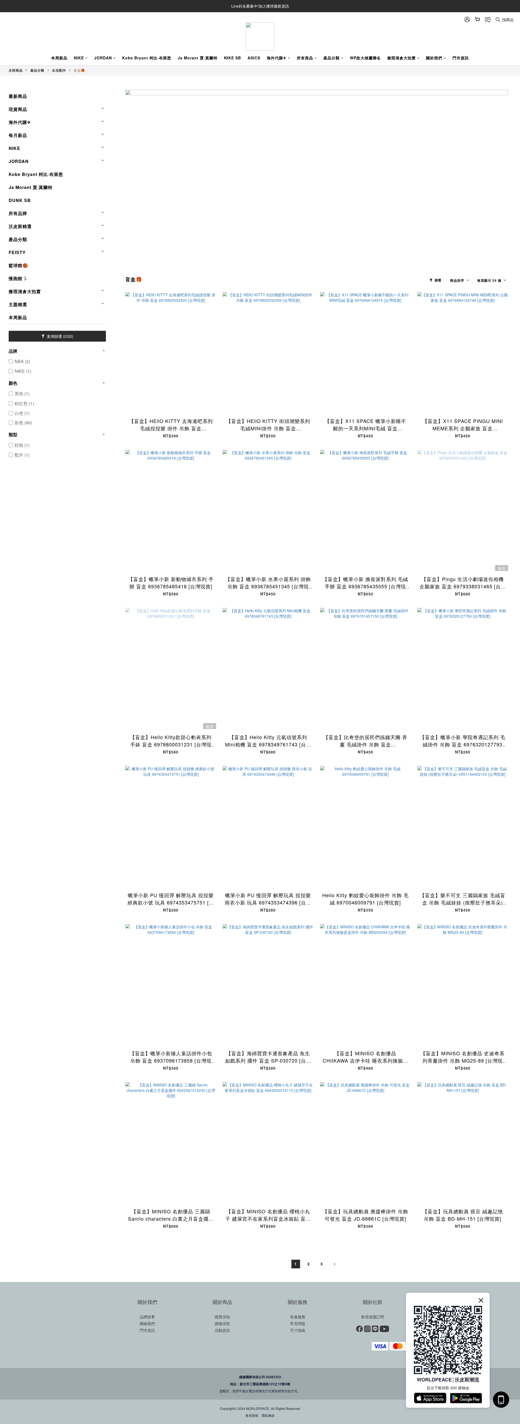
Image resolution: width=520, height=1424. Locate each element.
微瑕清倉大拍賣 (401, 57)
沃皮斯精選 (20, 226)
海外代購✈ (277, 57)
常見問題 (297, 1323)
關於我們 (434, 57)
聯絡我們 (147, 1323)
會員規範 (251, 1415)
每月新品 (18, 135)
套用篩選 (59, 336)
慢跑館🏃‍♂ (18, 278)
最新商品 (18, 96)
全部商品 (16, 70)
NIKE (79, 57)
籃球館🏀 (18, 265)
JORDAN (103, 57)
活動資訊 (222, 1330)
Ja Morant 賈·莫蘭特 (197, 57)
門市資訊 (461, 57)
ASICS (254, 57)
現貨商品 (18, 109)
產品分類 (331, 57)
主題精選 (18, 304)
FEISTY (17, 252)
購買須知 (222, 1316)
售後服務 (297, 1316)
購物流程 (222, 1323)
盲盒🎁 (79, 70)
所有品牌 (18, 213)
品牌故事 (147, 1316)
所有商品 (305, 57)
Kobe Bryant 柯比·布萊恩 (146, 57)
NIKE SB (232, 57)
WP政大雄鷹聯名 (365, 57)
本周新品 (59, 57)
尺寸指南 (297, 1330)
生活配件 (59, 70)
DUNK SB (20, 200)
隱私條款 (268, 1415)
